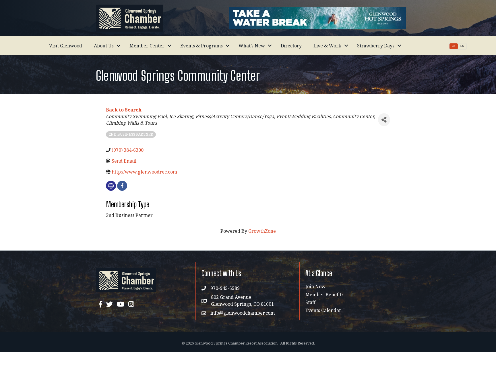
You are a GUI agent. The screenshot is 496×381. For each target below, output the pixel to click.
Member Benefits (324, 294)
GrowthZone (262, 231)
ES (462, 46)
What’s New (252, 46)
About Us (104, 46)
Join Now (315, 286)
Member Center (146, 46)
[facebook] (122, 186)
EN (454, 46)
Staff (310, 302)
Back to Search (124, 110)
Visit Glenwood (65, 46)
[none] (111, 186)
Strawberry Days (375, 46)
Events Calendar (323, 310)
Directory (291, 46)
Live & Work (327, 46)
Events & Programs (201, 46)
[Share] (384, 119)
